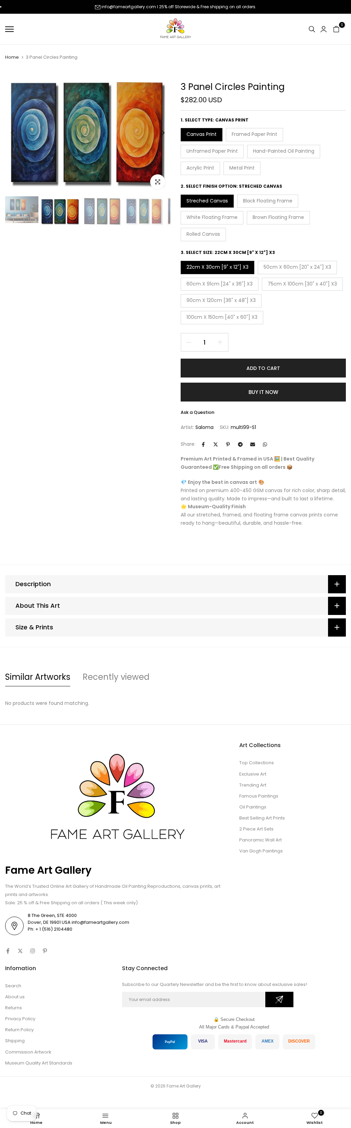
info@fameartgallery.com (128, 7)
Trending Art (252, 785)
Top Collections (256, 762)
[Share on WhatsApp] (265, 444)
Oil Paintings (252, 807)
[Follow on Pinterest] (45, 951)
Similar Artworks (37, 677)
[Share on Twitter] (215, 444)
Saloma (204, 427)
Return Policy (19, 1029)
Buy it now (263, 392)
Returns (13, 1007)
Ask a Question (197, 412)
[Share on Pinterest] (228, 444)
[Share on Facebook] (203, 444)
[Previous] (18, 132)
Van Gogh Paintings (261, 851)
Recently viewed (116, 677)
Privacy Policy (20, 1018)
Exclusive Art (252, 774)
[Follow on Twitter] (20, 951)
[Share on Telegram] (240, 444)
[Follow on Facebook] (8, 951)
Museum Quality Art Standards (38, 1063)
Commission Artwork (28, 1052)
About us (15, 996)
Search (13, 985)
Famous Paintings (258, 796)
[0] (336, 29)
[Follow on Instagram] (32, 951)
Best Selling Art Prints (262, 818)
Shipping (15, 1040)
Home (12, 57)
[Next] (157, 132)
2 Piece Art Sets (256, 829)
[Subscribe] (279, 999)
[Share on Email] (252, 444)
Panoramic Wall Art (260, 840)
